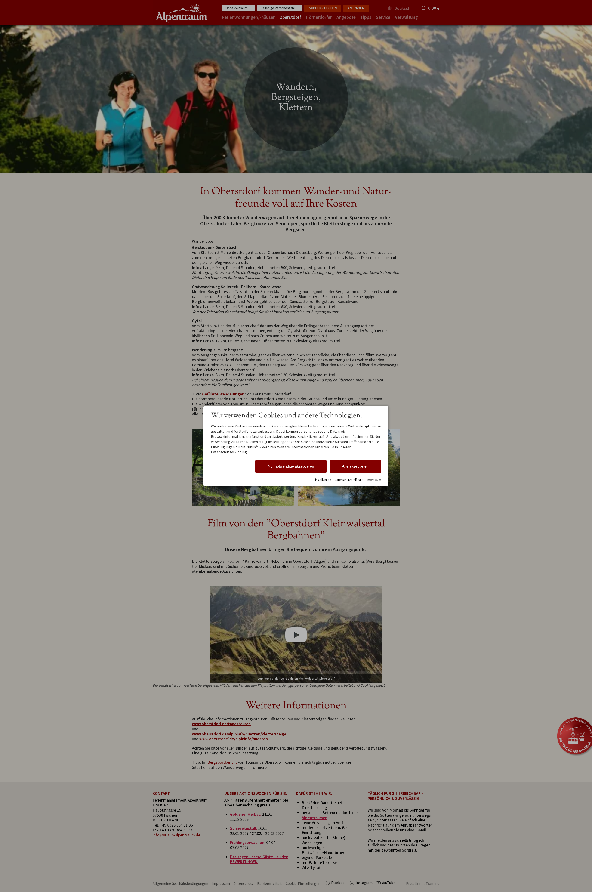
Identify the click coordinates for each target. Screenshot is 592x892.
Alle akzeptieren (355, 466)
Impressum (374, 480)
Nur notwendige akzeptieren (291, 466)
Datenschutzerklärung (349, 480)
